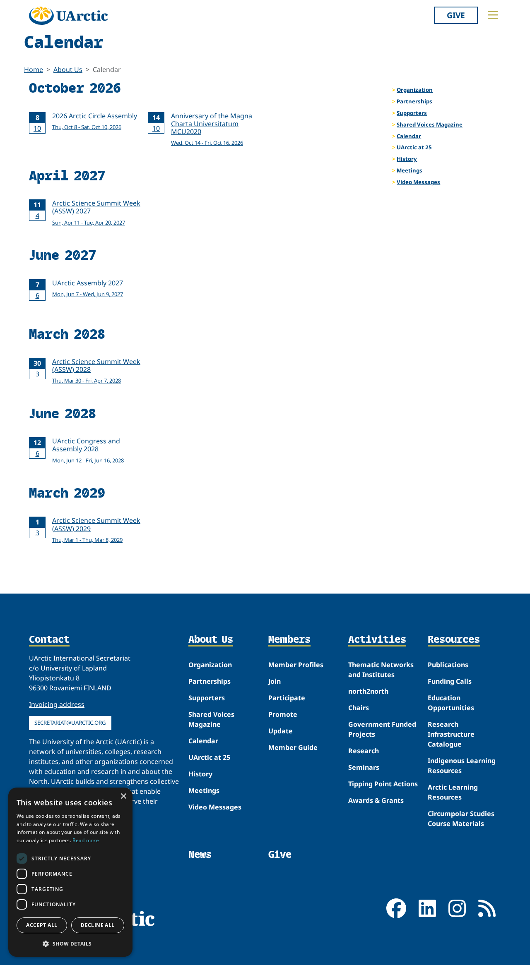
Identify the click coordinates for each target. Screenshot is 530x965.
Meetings (409, 170)
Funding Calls (450, 681)
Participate (286, 697)
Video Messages (418, 182)
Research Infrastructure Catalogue (451, 734)
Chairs (358, 707)
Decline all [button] (97, 925)
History (407, 159)
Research (363, 750)
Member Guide (293, 747)
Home (33, 69)
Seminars (363, 767)
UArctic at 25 (414, 147)
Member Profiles (295, 664)
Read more (85, 840)
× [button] (123, 796)
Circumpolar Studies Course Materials (461, 818)
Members (289, 640)
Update (280, 730)
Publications (448, 664)
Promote (282, 714)
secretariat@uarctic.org (70, 722)
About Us (67, 69)
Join (274, 681)
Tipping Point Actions (383, 783)
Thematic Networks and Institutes (381, 669)
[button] (70, 943)
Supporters (412, 113)
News (200, 854)
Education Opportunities (451, 702)
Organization (415, 89)
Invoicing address (56, 704)
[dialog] (70, 872)
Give (456, 15)
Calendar (409, 136)
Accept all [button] (41, 925)
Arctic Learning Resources (453, 792)
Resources (454, 640)
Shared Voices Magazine (430, 124)
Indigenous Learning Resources (462, 765)
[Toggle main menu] (492, 15)
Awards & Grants (376, 800)
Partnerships (414, 101)
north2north (368, 691)
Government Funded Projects (382, 729)
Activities (377, 640)
